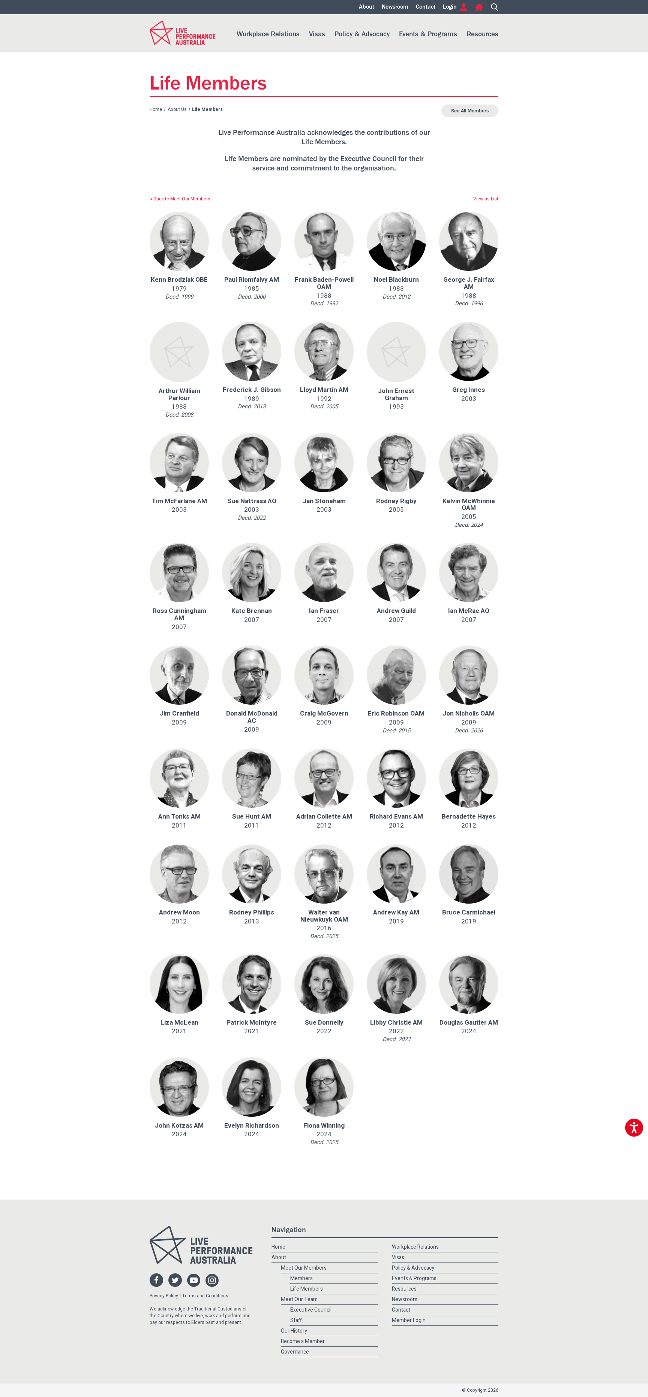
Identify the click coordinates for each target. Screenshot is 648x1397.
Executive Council (311, 1310)
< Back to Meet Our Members (180, 199)
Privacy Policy (164, 1295)
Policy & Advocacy (362, 34)
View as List (485, 199)
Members (301, 1278)
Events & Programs (428, 34)
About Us (177, 109)
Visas (317, 34)
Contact (425, 7)
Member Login (409, 1320)
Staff (296, 1320)
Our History (294, 1331)
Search (494, 7)
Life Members (306, 1289)
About (366, 7)
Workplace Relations (268, 34)
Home (479, 7)
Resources (482, 34)
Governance (295, 1352)
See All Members (470, 111)
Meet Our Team (299, 1299)
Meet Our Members (304, 1268)
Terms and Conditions (205, 1295)
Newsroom (395, 7)
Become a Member (303, 1341)
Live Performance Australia (183, 33)
